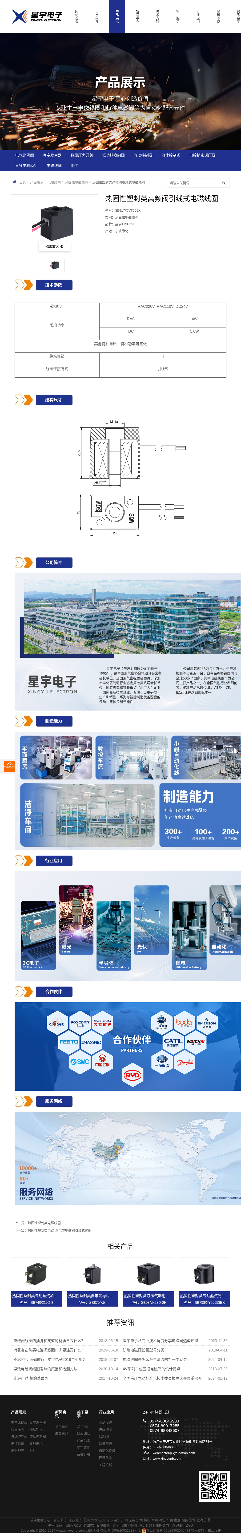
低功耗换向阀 (39, 1429)
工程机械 (105, 1465)
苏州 (102, 1520)
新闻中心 (137, 16)
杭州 (87, 1520)
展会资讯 (61, 1433)
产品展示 (117, 16)
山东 (79, 1520)
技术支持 (157, 16)
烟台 (184, 1520)
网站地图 (92, 1530)
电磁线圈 (54, 182)
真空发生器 (37, 1422)
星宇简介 (97, 16)
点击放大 (53, 246)
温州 (117, 1520)
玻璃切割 (105, 1429)
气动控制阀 (19, 1436)
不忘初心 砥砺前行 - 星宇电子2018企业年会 (49, 1360)
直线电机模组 (39, 1444)
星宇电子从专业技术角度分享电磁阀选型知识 (160, 1341)
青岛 (109, 1520)
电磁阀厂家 (108, 1525)
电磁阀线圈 (128, 1525)
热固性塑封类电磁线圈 (44, 1223)
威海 (200, 1520)
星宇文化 (83, 1447)
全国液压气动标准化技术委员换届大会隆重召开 (162, 1378)
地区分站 (43, 1520)
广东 (64, 1520)
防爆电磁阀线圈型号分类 (143, 1350)
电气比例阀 (19, 1422)
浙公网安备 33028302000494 (168, 1530)
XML (103, 1530)
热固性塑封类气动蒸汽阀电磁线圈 (208, 1296)
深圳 (94, 1520)
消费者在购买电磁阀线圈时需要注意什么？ (49, 1350)
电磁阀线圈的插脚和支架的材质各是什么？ (49, 1341)
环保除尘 (105, 1458)
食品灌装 (105, 1422)
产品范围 (83, 1440)
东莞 (169, 1520)
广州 (124, 1520)
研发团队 (83, 1433)
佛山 (147, 1520)
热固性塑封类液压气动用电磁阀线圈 (154, 1296)
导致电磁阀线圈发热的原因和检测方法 (45, 1369)
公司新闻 (61, 1426)
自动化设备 (107, 1451)
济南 (139, 1520)
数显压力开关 (21, 1429)
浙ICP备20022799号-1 (124, 1530)
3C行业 (104, 1436)
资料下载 (218, 16)
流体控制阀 (37, 1436)
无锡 (132, 1520)
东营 (207, 1520)
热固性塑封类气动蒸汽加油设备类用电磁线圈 (50, 1296)
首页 (22, 182)
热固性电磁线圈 (76, 182)
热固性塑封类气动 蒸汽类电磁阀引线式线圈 (59, 1230)
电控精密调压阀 (22, 1444)
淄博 (192, 1520)
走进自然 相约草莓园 (30, 1378)
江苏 (71, 1520)
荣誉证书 (83, 1454)
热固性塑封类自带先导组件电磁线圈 (98, 1296)
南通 (177, 1520)
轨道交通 (105, 1444)
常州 (154, 1520)
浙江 (56, 1520)
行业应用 (198, 16)
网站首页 (76, 16)
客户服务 (178, 16)
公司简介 (83, 1426)
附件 (32, 1451)
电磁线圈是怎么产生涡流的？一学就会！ (157, 1360)
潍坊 (162, 1520)
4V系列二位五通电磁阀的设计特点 (151, 1369)
